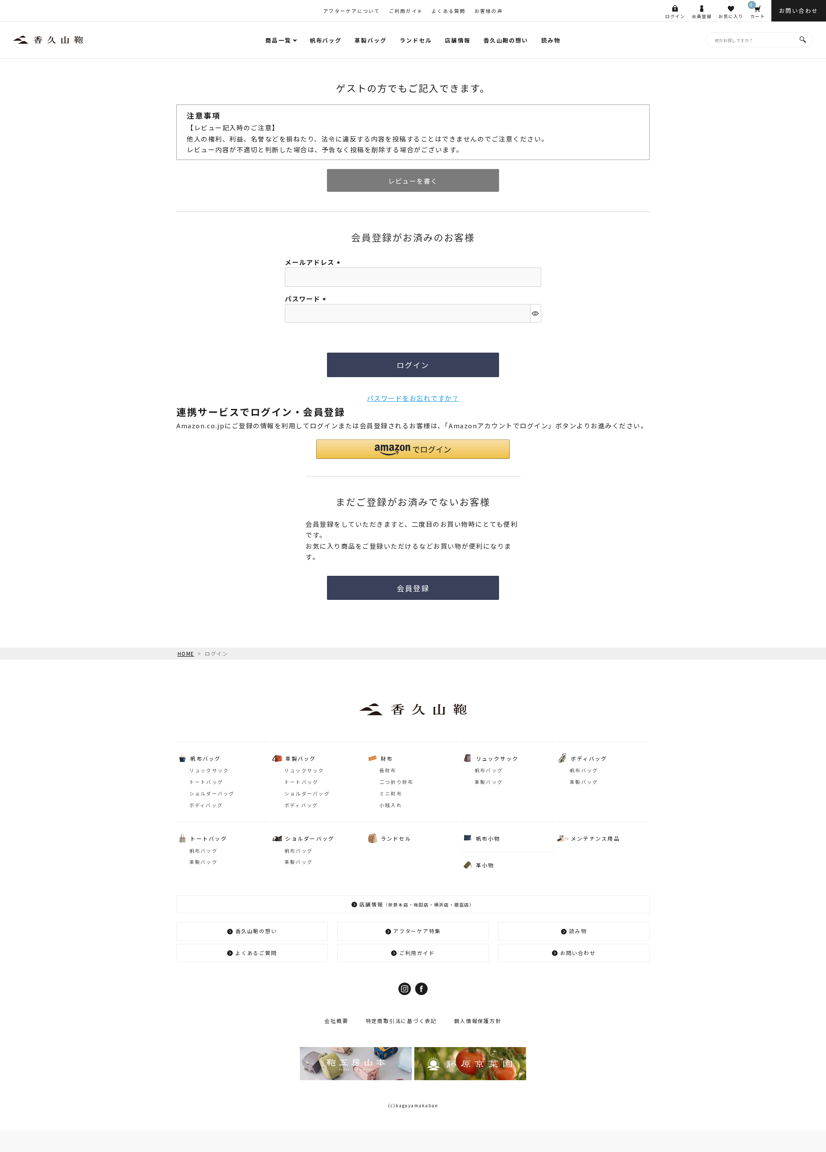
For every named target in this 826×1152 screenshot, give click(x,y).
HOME (186, 653)
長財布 (388, 770)
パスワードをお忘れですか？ (413, 397)
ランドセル (416, 40)
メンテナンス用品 (595, 838)
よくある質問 (448, 10)
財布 (387, 758)
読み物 (551, 40)
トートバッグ (206, 781)
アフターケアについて (351, 10)
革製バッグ (370, 40)
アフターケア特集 (417, 930)
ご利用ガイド (406, 10)
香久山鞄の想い (506, 40)
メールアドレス (314, 262)
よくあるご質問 (256, 952)
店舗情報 (458, 40)
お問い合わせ (578, 952)
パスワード (307, 298)
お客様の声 (489, 10)
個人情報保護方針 (477, 1020)
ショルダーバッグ (212, 793)
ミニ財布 (390, 793)
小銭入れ (390, 805)
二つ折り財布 (396, 781)
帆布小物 (488, 838)
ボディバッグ (206, 805)
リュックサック (209, 770)
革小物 (485, 865)
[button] (413, 449)
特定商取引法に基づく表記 (401, 1020)
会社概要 (336, 1020)
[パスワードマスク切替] (535, 313)
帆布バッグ (326, 40)
